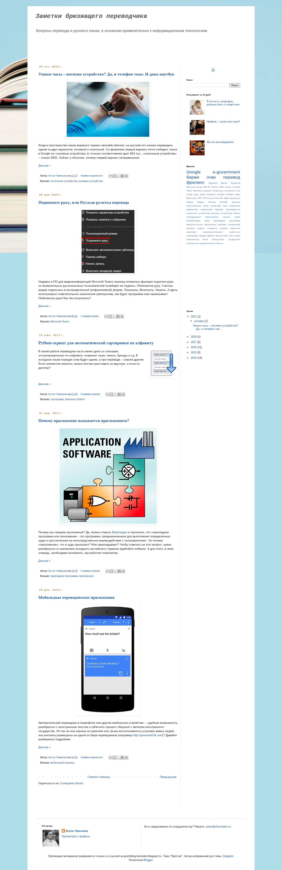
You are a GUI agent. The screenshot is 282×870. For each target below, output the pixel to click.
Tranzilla (236, 187)
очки (211, 177)
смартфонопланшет (213, 232)
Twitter (189, 191)
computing (217, 191)
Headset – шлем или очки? (223, 121)
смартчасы (234, 232)
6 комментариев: (91, 570)
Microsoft (55, 321)
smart (237, 194)
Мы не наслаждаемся (220, 142)
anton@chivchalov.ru (218, 826)
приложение (86, 576)
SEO (221, 187)
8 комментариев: (91, 394)
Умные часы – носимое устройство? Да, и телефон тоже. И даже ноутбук (106, 74)
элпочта (219, 243)
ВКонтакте (191, 198)
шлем (237, 236)
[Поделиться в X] (118, 176)
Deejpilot (228, 856)
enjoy (196, 194)
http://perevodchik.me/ (147, 735)
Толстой (219, 198)
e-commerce (229, 191)
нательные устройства (63, 181)
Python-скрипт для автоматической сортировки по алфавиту (96, 343)
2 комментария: (90, 316)
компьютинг (192, 209)
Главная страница (99, 776)
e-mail (189, 194)
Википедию (119, 532)
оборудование (193, 217)
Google (193, 172)
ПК (204, 198)
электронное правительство (200, 243)
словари (223, 228)
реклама (222, 224)
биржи (192, 177)
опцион (226, 217)
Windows (197, 191)
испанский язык (219, 206)
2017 (194, 342)
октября (199, 321)
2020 (194, 336)
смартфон (191, 232)
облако (236, 213)
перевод (231, 177)
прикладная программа (64, 576)
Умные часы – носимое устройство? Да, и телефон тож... (215, 327)
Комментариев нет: (92, 175)
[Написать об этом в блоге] (115, 176)
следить (201, 228)
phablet (229, 194)
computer (207, 191)
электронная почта (197, 239)
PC (209, 187)
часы (231, 236)
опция (237, 217)
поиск (207, 220)
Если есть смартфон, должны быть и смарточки (223, 103)
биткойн (224, 202)
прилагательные (194, 224)
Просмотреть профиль (76, 836)
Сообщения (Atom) (71, 783)
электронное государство (226, 239)
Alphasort (70, 399)
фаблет (211, 236)
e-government (226, 172)
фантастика (222, 236)
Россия (210, 198)
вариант (236, 202)
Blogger (148, 860)
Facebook (235, 183)
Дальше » (44, 165)
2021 (194, 316)
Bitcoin (224, 183)
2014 (194, 357)
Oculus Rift (201, 187)
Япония (212, 202)
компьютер (234, 206)
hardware (211, 194)
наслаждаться (233, 209)
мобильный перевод (62, 762)
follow (202, 194)
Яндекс (200, 202)
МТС (200, 198)
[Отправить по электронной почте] (111, 176)
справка (202, 236)
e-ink (238, 191)
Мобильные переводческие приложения (76, 597)
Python (81, 399)
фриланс (195, 182)
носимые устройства (90, 181)
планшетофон (193, 220)
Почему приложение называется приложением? (83, 420)
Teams (65, 321)
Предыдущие (168, 776)
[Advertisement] (117, 48)
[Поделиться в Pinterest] (126, 176)
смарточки (235, 228)
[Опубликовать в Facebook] (122, 176)
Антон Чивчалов (77, 830)
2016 (194, 347)
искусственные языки (197, 206)
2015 (194, 352)
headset (221, 194)
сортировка (57, 399)
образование (211, 217)
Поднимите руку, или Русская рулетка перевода (83, 202)
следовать (212, 228)
